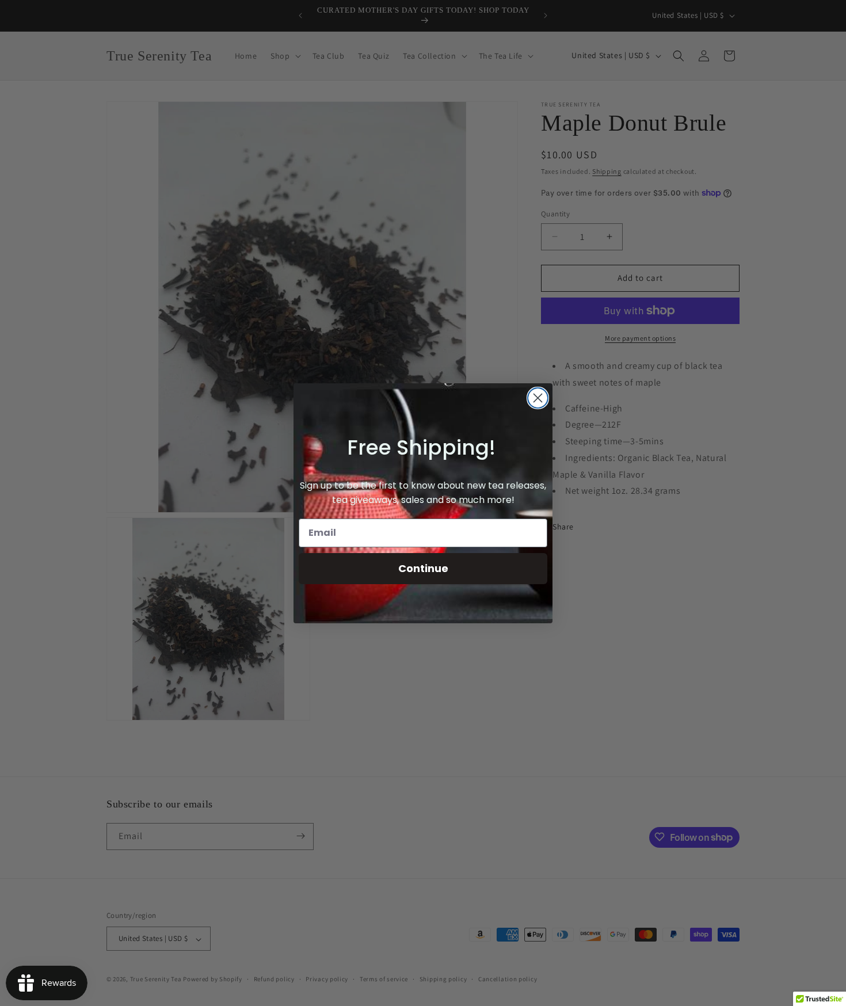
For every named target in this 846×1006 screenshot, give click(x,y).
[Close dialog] (538, 398)
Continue (423, 568)
